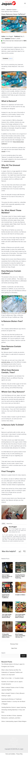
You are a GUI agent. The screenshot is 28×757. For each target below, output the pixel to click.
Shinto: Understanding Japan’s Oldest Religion (13, 721)
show (10, 58)
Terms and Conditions (14, 744)
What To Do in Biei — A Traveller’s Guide (12, 678)
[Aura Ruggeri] (5, 529)
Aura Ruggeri (9, 36)
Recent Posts (9, 523)
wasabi (3, 151)
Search (3, 653)
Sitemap (14, 746)
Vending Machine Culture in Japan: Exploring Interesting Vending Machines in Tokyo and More (13, 710)
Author (3, 523)
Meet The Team (14, 740)
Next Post (14, 648)
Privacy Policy (14, 742)
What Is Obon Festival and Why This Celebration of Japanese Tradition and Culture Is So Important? (11, 672)
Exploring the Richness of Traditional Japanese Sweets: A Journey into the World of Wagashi (13, 701)
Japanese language (9, 161)
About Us (14, 738)
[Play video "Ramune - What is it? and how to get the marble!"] (14, 512)
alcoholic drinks (5, 362)
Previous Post (14, 644)
